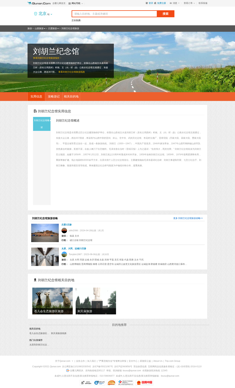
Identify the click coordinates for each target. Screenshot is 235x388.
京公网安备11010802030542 (76, 366)
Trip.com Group (172, 361)
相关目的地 (71, 96)
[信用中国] (144, 382)
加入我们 (91, 361)
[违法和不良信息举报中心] (126, 382)
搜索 (166, 13)
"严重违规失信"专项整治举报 (112, 361)
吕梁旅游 (52, 28)
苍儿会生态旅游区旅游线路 (42, 333)
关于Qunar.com (62, 361)
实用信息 (36, 96)
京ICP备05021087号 (102, 366)
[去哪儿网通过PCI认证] (111, 382)
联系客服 (203, 3)
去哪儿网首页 (59, 3)
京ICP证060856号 (123, 366)
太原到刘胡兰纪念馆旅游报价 (43, 344)
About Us (157, 361)
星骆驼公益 (145, 361)
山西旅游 (39, 28)
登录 (151, 3)
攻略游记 (54, 96)
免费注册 (161, 3)
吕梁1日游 (67, 224)
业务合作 (80, 361)
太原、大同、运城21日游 (74, 248)
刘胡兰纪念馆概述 (41, 124)
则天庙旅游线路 (58, 333)
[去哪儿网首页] (39, 3)
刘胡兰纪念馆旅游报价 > (49, 58)
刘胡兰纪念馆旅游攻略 (189, 218)
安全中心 (133, 361)
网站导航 (76, 3)
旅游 (30, 28)
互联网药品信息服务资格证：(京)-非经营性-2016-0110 (175, 366)
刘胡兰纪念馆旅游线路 (74, 72)
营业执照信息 (140, 366)
